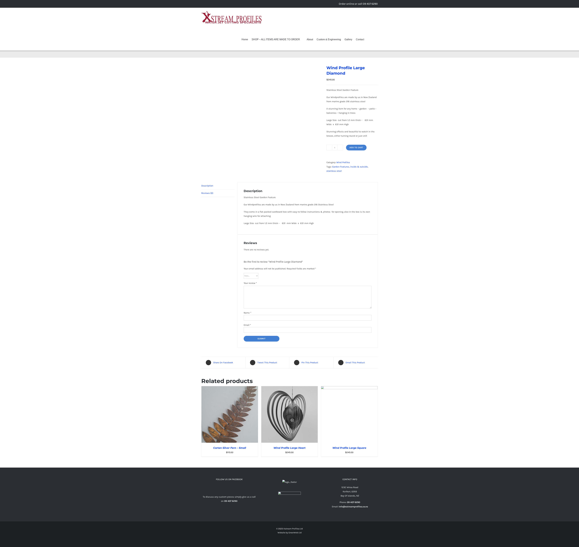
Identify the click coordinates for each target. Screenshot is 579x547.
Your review (250, 283)
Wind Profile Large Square (349, 447)
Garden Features (340, 166)
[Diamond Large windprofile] (261, 115)
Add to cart (356, 147)
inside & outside (359, 166)
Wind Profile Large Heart (289, 447)
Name (247, 312)
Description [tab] (207, 185)
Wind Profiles (343, 162)
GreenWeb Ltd (295, 532)
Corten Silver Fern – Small (229, 447)
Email (247, 325)
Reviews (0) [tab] (207, 193)
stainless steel (334, 171)
